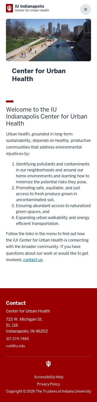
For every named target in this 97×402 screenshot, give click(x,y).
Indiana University (76, 391)
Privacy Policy (48, 384)
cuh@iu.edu (15, 346)
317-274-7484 (17, 339)
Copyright (14, 391)
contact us (33, 259)
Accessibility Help (48, 377)
